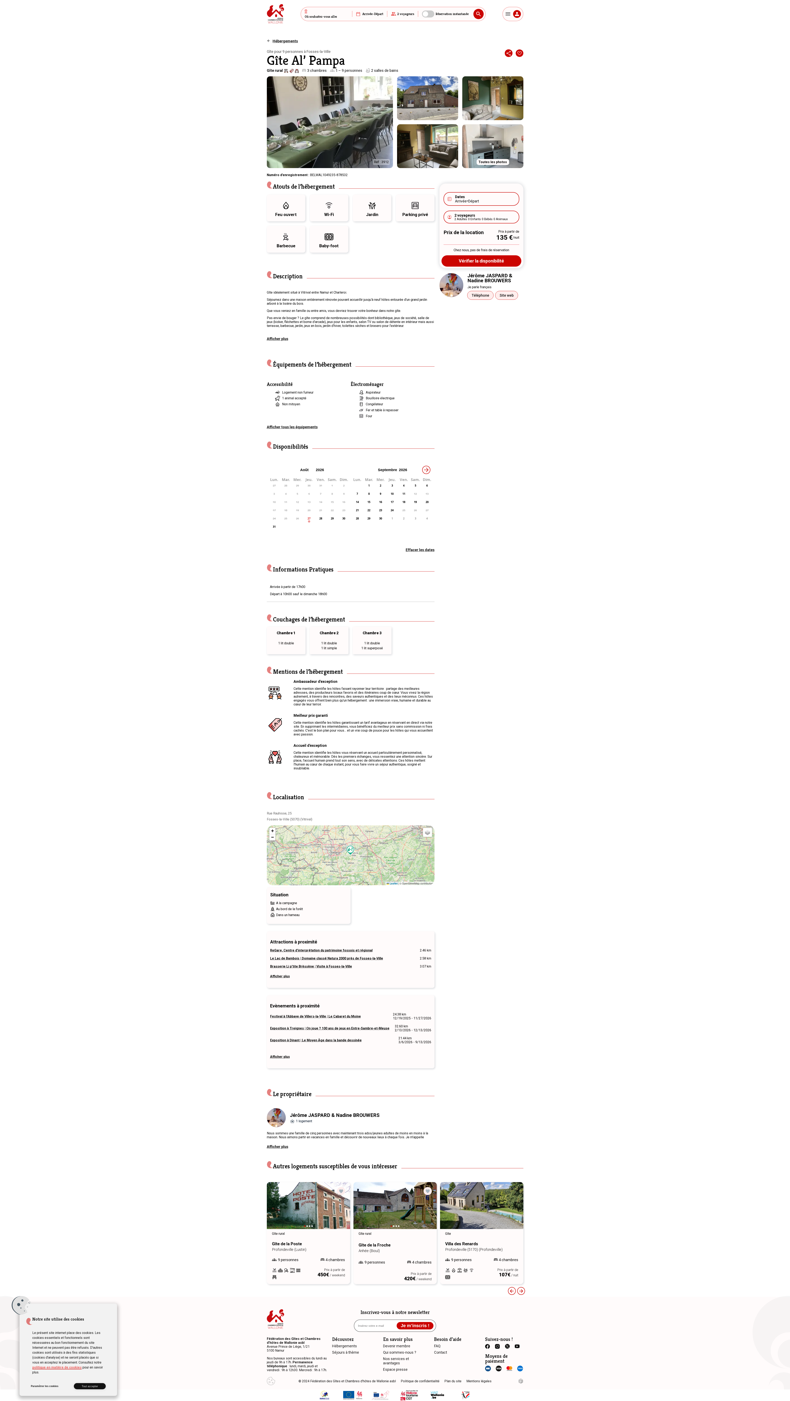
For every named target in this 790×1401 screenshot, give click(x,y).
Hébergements (285, 41)
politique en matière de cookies (57, 1367)
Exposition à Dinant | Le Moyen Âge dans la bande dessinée (316, 1040)
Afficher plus (277, 339)
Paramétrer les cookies (44, 1386)
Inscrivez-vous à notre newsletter (395, 1312)
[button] (350, 850)
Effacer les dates (420, 550)
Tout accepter (90, 1386)
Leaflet (393, 883)
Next (337, 1209)
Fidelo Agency (520, 1381)
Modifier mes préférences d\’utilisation (271, 1381)
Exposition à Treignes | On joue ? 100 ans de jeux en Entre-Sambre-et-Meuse (329, 1028)
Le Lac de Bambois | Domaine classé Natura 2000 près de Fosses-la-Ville (326, 958)
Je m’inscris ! (415, 1325)
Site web (507, 295)
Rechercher (478, 14)
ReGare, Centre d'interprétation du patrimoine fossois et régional (321, 950)
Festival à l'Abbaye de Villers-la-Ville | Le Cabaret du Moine (315, 1016)
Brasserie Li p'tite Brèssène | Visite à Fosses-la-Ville (311, 966)
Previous (512, 1291)
